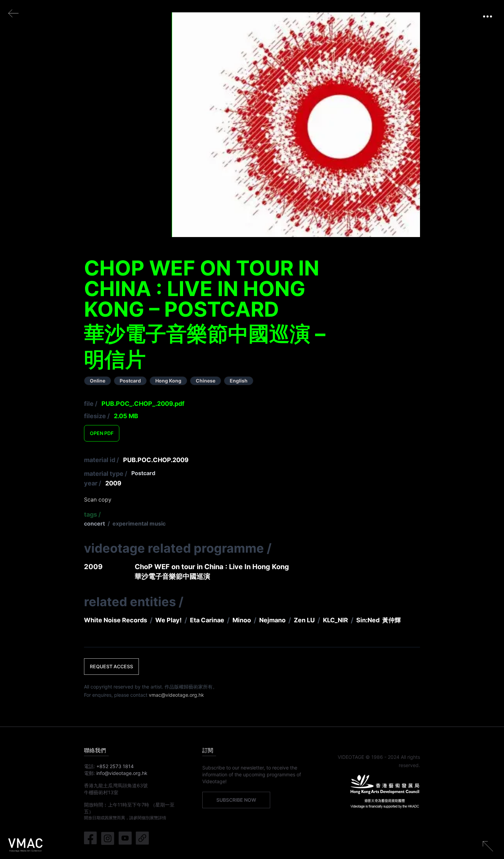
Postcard (143, 473)
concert (94, 523)
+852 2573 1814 (115, 766)
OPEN (101, 433)
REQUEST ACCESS (111, 666)
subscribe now (236, 800)
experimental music (139, 523)
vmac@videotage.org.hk (176, 695)
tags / (92, 514)
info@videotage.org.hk (121, 773)
